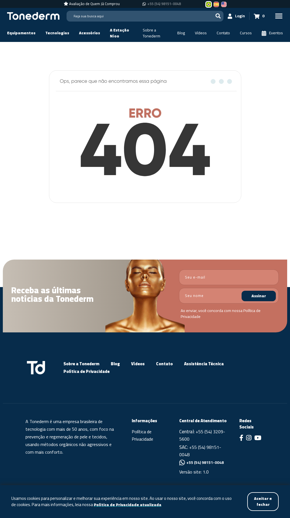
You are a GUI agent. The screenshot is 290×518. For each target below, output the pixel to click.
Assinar (258, 296)
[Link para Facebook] (241, 438)
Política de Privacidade (86, 371)
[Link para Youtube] (257, 438)
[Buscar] (218, 16)
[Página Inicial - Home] (33, 15)
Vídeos (138, 364)
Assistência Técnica (204, 364)
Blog (115, 364)
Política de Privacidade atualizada (127, 505)
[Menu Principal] (279, 16)
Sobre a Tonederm (81, 364)
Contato (164, 364)
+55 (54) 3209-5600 (202, 435)
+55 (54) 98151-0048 (164, 4)
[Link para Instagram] (248, 438)
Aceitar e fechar (263, 501)
